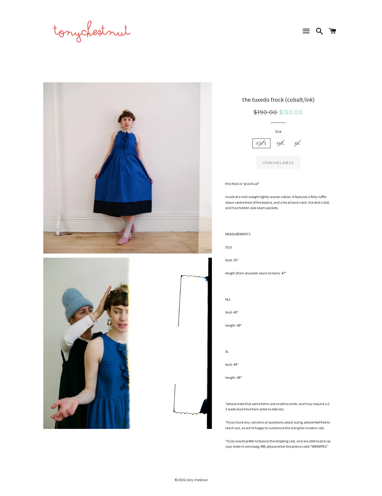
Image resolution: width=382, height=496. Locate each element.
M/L (281, 143)
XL (297, 143)
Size (278, 131)
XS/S (261, 143)
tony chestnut (197, 480)
